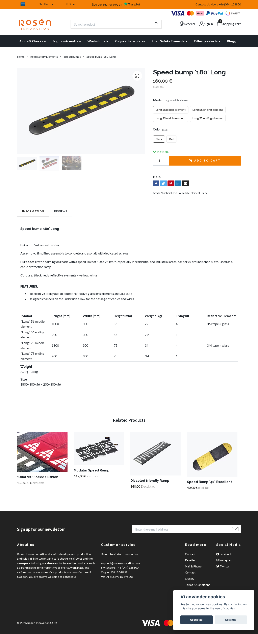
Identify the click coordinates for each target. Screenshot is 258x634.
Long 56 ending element (207, 109)
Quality (189, 578)
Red (171, 139)
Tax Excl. (45, 4)
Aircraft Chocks (31, 41)
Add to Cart (207, 160)
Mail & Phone (193, 566)
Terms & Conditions (197, 584)
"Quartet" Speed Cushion (37, 477)
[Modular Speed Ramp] (100, 448)
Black (159, 139)
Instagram (225, 560)
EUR (69, 4)
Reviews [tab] (61, 211)
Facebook (225, 554)
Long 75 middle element (171, 118)
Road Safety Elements (168, 41)
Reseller (190, 560)
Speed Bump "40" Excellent (209, 482)
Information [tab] (33, 211)
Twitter (224, 566)
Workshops (96, 41)
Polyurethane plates (130, 41)
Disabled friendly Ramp (149, 481)
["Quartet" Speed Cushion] (44, 452)
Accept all (196, 619)
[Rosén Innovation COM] (35, 24)
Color (160, 129)
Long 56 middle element (171, 109)
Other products (206, 41)
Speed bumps (72, 56)
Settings (230, 619)
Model (170, 100)
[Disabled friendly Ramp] (157, 454)
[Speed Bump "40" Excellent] (214, 454)
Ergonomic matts (65, 41)
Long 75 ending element (207, 118)
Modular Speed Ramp (91, 470)
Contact (190, 554)
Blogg (231, 41)
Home (21, 56)
